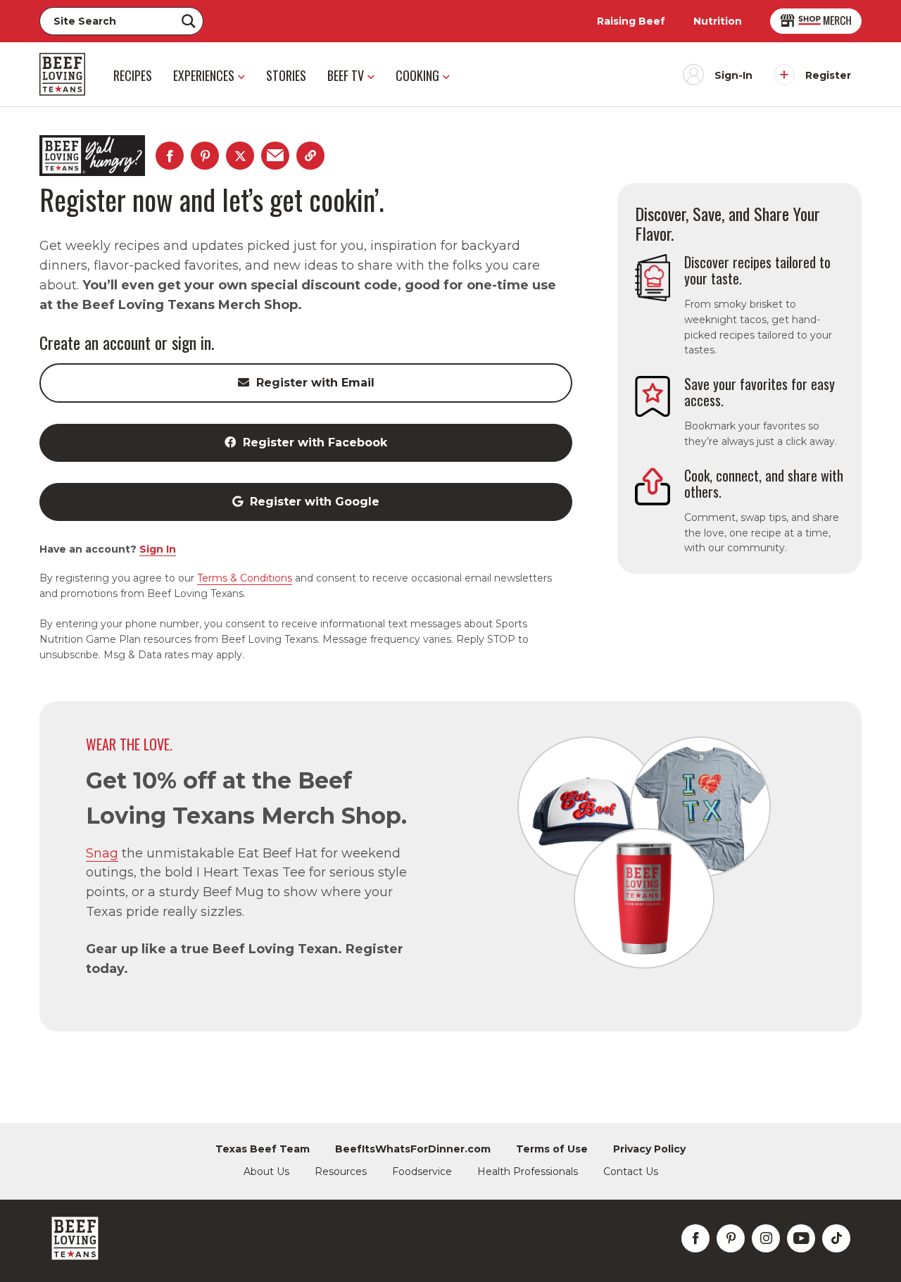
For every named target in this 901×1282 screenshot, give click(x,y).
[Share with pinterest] (205, 156)
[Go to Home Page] (62, 74)
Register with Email (315, 382)
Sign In (157, 549)
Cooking (417, 75)
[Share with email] (275, 156)
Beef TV (345, 75)
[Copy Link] (310, 156)
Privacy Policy (649, 1149)
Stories (286, 75)
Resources (341, 1171)
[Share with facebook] (170, 156)
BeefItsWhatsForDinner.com (413, 1149)
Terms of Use (552, 1149)
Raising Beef (631, 21)
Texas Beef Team (262, 1149)
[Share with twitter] (240, 156)
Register (828, 75)
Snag (102, 853)
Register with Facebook (315, 442)
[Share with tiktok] (836, 1238)
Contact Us (630, 1171)
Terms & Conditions (244, 578)
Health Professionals (527, 1171)
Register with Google (314, 501)
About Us (266, 1171)
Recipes (132, 75)
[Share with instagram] (766, 1238)
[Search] (189, 21)
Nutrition (717, 21)
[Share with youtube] (801, 1238)
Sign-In (733, 75)
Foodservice (422, 1171)
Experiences (203, 75)
